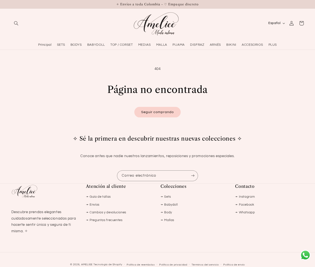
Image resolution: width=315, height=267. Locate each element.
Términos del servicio (205, 265)
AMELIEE (87, 264)
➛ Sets (165, 196)
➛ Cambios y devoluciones (106, 212)
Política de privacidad (173, 265)
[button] (16, 23)
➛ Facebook (244, 204)
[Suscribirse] (193, 175)
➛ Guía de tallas (98, 196)
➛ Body (166, 212)
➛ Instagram (245, 196)
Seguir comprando (157, 112)
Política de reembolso (141, 265)
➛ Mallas (167, 220)
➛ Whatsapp (245, 212)
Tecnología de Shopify (107, 264)
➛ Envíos (92, 204)
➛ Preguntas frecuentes (104, 220)
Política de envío (234, 265)
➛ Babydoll (169, 204)
